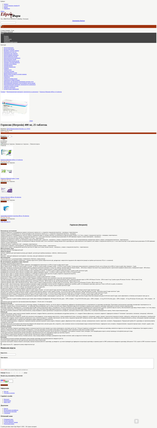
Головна (3, 91)
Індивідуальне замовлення (11, 89)
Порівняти (4, 142)
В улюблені (4, 141)
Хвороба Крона (8, 65)
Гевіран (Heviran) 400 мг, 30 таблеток (11, 197)
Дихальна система (9, 71)
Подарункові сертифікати (11, 410)
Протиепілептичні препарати (12, 58)
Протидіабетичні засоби (10, 56)
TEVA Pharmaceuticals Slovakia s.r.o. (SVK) (18, 128)
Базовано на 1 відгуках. (22, 144)
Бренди (6, 408)
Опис (2, 221)
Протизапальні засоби (10, 59)
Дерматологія (7, 39)
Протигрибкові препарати (11, 55)
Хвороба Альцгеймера (10, 64)
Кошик (6, 7)
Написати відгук (35, 144)
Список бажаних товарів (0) (12, 5)
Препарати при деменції (10, 53)
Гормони (6, 37)
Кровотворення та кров (10, 72)
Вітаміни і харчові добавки (11, 50)
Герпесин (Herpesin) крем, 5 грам (10, 178)
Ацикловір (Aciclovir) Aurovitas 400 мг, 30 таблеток (15, 216)
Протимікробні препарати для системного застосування (19, 83)
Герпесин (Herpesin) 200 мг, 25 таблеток (12, 159)
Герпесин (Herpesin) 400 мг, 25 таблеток (51, 91)
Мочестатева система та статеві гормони (15, 74)
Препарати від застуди (10, 52)
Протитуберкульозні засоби (11, 61)
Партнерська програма (10, 411)
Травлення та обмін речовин (12, 80)
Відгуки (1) (7, 221)
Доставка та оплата (9, 393)
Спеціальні (7, 413)
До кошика (4, 164)
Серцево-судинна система (11, 86)
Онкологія (7, 40)
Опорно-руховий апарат (10, 42)
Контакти (6, 399)
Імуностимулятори (9, 49)
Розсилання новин (9, 423)
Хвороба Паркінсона (10, 67)
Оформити (7, 8)
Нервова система (8, 75)
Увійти (2, 11)
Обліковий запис (8, 419)
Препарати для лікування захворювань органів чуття (18, 81)
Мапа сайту (7, 402)
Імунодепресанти (9, 47)
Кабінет (6, 4)
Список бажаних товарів (11, 422)
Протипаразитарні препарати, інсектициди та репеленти (20, 84)
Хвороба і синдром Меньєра (12, 62)
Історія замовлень (9, 421)
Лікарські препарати (9, 87)
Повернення (7, 400)
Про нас (6, 391)
